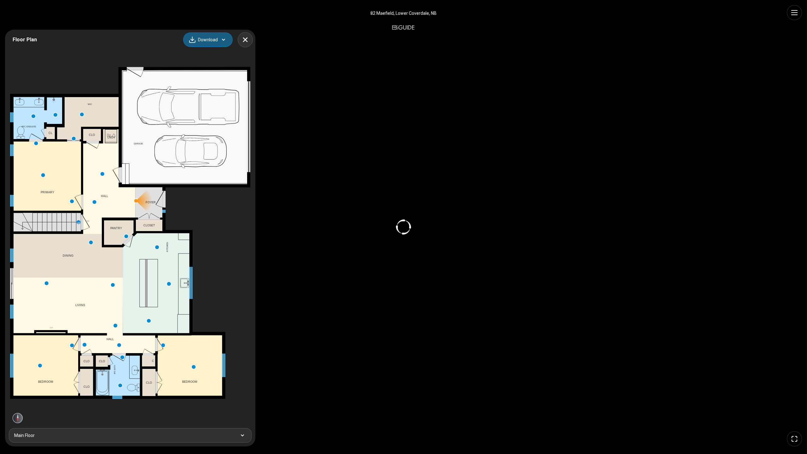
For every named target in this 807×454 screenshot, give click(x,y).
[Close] (245, 39)
